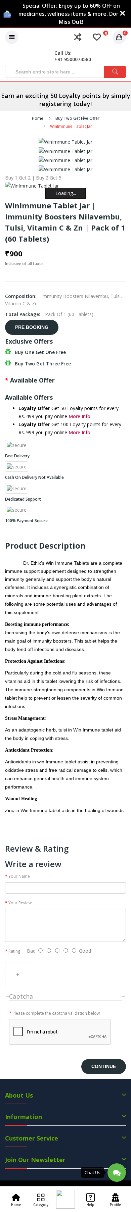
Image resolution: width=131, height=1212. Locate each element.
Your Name (19, 876)
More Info (79, 416)
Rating (14, 951)
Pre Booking (31, 327)
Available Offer (32, 380)
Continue (103, 1066)
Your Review (20, 903)
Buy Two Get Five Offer (77, 118)
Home (37, 118)
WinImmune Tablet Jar (71, 126)
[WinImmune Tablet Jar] (65, 141)
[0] (97, 37)
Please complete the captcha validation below (56, 1013)
